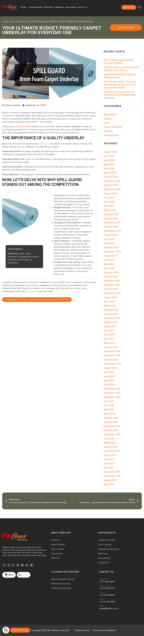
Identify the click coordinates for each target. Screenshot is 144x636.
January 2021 (110, 347)
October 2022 (111, 289)
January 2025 (111, 218)
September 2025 (112, 189)
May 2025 (109, 206)
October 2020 (111, 359)
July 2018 (109, 438)
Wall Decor (103, 553)
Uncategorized (111, 135)
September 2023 (112, 251)
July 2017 (108, 459)
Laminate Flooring (106, 540)
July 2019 (109, 401)
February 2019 (111, 418)
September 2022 (112, 293)
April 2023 (109, 268)
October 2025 (111, 185)
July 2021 (109, 330)
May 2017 (108, 467)
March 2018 (110, 443)
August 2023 (110, 256)
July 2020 (109, 372)
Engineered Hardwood (108, 549)
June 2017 (109, 463)
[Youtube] (22, 565)
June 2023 (109, 260)
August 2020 (110, 368)
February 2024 (111, 247)
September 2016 (112, 476)
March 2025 (110, 210)
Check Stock (57, 553)
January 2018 (110, 447)
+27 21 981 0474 (106, 582)
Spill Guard (44, 143)
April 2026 (109, 168)
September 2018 (112, 434)
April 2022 (109, 301)
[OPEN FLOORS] (27, 7)
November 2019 (112, 393)
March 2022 (110, 305)
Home (5, 21)
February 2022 (111, 310)
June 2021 (109, 334)
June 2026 (109, 160)
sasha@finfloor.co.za (108, 608)
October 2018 (110, 430)
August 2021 (110, 326)
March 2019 (110, 413)
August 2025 (110, 193)
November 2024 (112, 222)
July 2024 (109, 239)
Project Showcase (113, 127)
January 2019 (110, 422)
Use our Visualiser (20, 630)
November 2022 (112, 285)
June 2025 (109, 202)
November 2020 (112, 355)
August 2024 (110, 235)
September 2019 (112, 397)
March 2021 (110, 343)
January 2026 (111, 177)
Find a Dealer (57, 549)
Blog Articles (17, 21)
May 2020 (109, 380)
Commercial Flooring (61, 588)
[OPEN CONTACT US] (88, 7)
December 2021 (112, 318)
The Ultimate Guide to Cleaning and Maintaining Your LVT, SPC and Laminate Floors (120, 84)
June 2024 (109, 243)
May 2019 (108, 409)
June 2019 (109, 405)
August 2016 (110, 480)
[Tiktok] (27, 565)
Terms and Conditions (104, 630)
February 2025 (111, 214)
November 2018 (112, 426)
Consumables (104, 558)
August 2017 (110, 455)
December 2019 (112, 389)
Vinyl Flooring (104, 544)
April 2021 (109, 339)
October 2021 (110, 322)
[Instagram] (8, 565)
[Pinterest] (31, 565)
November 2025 (112, 181)
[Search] (139, 7)
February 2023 (111, 272)
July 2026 (109, 156)
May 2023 (109, 264)
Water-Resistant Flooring (62, 579)
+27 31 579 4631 (107, 595)
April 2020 (109, 384)
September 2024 (112, 231)
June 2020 (109, 376)
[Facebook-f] (4, 565)
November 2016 (112, 472)
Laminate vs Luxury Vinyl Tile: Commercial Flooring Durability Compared (120, 95)
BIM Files (55, 558)
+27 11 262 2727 (106, 588)
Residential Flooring (60, 583)
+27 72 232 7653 (107, 602)
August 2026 (110, 152)
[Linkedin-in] (18, 565)
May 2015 (108, 484)
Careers (108, 118)
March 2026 (110, 172)
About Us (55, 540)
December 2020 (112, 351)
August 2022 (110, 297)
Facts (106, 123)
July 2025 (109, 197)
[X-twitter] (13, 565)
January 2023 (111, 276)
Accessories (103, 562)
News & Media (58, 544)
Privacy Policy (82, 630)
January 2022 (111, 314)
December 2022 (112, 280)
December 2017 (112, 451)
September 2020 (112, 364)
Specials (108, 131)
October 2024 (111, 226)
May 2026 (109, 164)
